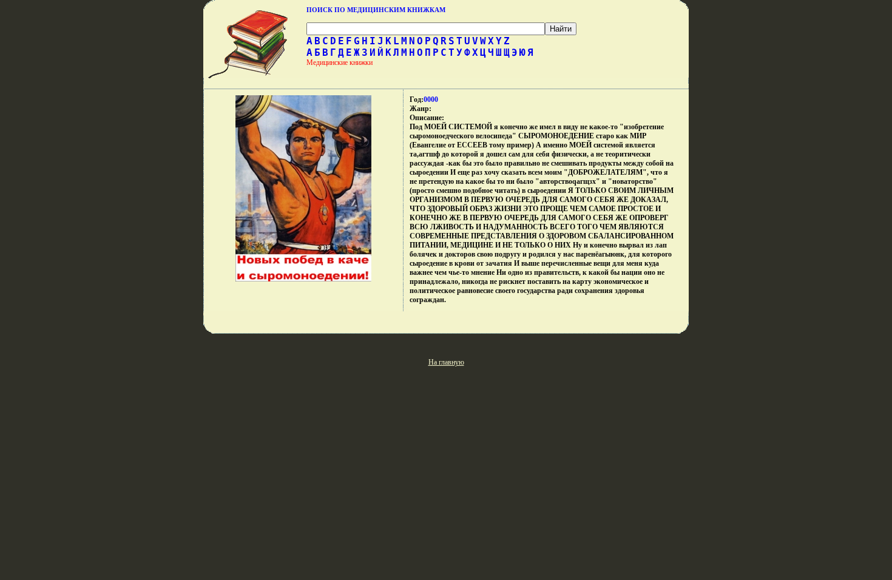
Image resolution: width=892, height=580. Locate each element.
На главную (446, 362)
